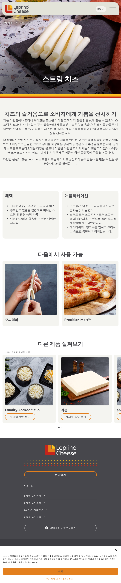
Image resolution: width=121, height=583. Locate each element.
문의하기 (60, 474)
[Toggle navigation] (112, 9)
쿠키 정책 (50, 579)
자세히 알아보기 (20, 416)
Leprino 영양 (33, 517)
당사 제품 (7, 22)
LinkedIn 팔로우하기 (62, 528)
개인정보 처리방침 (64, 579)
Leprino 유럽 (33, 503)
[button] (116, 550)
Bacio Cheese (34, 510)
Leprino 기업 (33, 496)
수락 (60, 571)
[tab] (59, 427)
